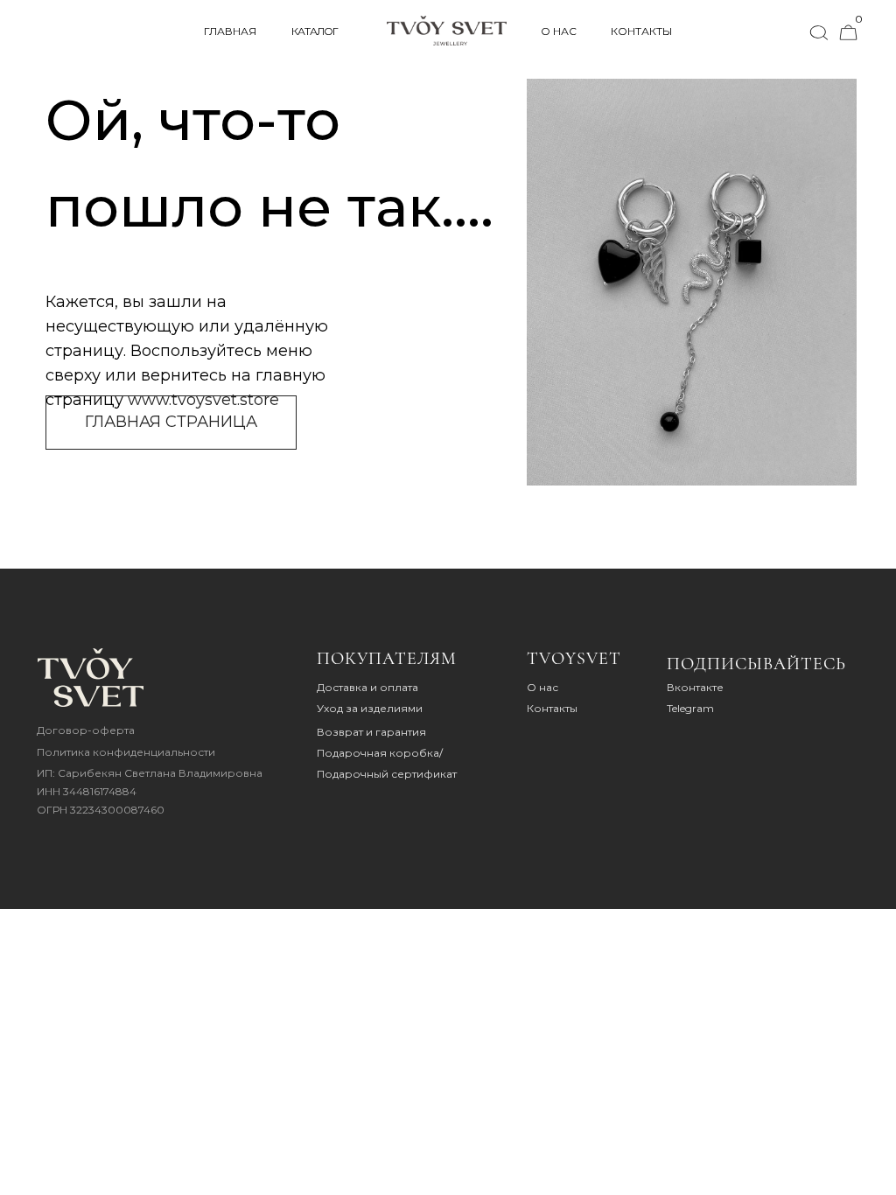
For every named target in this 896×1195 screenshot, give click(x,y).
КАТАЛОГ (314, 31)
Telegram (690, 708)
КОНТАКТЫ (641, 31)
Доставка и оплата (367, 687)
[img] (91, 677)
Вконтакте (695, 687)
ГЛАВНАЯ (230, 31)
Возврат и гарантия (371, 731)
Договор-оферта (86, 730)
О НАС (559, 31)
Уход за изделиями (370, 708)
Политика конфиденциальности (126, 751)
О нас (542, 687)
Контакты (552, 708)
